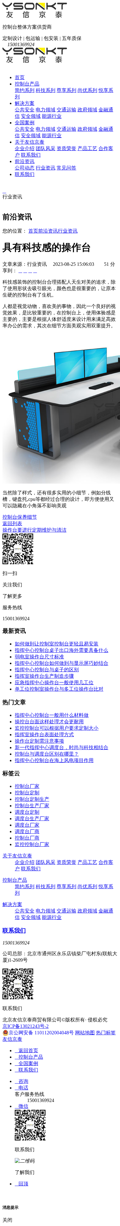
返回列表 (12, 523)
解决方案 (24, 103)
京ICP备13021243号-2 (25, 1026)
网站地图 (85, 1032)
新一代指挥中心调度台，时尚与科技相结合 (61, 747)
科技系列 (45, 90)
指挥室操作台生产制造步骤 (44, 676)
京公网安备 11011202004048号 (41, 1032)
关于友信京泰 (29, 142)
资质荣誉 (66, 148)
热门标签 (106, 1032)
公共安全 (24, 109)
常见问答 (66, 167)
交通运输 (66, 109)
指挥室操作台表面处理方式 (44, 734)
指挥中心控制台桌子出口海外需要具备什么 (61, 650)
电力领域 (45, 109)
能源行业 (52, 116)
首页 (20, 77)
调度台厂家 (27, 825)
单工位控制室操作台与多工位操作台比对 (59, 689)
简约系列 (24, 90)
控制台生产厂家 (32, 805)
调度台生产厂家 (32, 818)
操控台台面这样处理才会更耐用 (49, 721)
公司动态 (24, 167)
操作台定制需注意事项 (39, 741)
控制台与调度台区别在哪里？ (47, 754)
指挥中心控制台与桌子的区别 (47, 669)
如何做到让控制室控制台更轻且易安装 (56, 643)
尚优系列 (87, 90)
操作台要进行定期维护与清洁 (34, 530)
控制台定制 (27, 792)
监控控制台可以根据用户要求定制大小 (56, 728)
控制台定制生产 (32, 799)
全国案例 (24, 122)
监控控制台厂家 (32, 844)
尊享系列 (66, 90)
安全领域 (31, 116)
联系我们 (31, 155)
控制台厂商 (27, 838)
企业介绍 (24, 148)
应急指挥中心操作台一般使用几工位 (54, 682)
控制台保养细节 (19, 517)
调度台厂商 (27, 831)
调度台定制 (27, 812)
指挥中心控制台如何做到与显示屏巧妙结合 (61, 663)
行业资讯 (45, 167)
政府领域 (87, 109)
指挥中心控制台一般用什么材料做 (52, 715)
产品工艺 (87, 148)
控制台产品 (27, 83)
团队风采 (45, 148)
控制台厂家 (27, 786)
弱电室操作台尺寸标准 (39, 656)
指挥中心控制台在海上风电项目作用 (54, 760)
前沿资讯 (24, 161)
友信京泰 (12, 1039)
